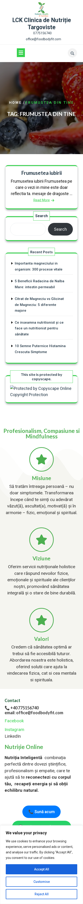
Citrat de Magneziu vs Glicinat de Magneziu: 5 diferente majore (39, 305)
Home (15, 103)
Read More (41, 200)
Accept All (41, 869)
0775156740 (42, 33)
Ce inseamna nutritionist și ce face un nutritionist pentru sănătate (39, 328)
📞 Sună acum (41, 811)
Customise (41, 882)
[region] (41, 864)
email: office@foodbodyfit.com (34, 712)
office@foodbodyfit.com (43, 39)
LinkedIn (13, 736)
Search (41, 216)
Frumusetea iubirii (41, 173)
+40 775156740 (24, 707)
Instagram (14, 729)
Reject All (42, 894)
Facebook (14, 720)
